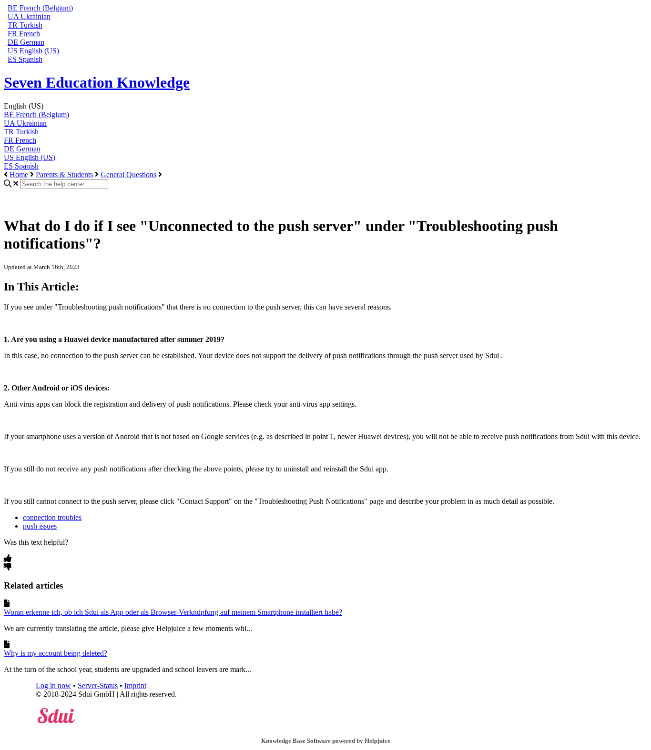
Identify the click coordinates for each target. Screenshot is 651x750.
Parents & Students (64, 174)
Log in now (53, 685)
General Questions (128, 174)
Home (19, 174)
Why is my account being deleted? (55, 653)
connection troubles (52, 517)
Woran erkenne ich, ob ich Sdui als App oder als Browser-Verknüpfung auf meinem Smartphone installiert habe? (173, 612)
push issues (40, 526)
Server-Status (98, 685)
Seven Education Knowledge (97, 82)
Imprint (135, 685)
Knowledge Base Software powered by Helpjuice (325, 740)
